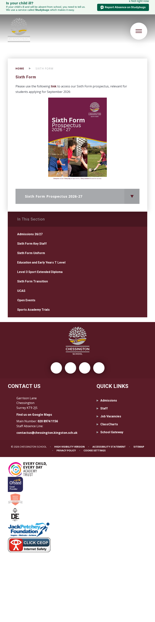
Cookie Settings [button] (95, 450)
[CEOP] (77, 544)
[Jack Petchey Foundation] (77, 529)
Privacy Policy (66, 450)
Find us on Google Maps (34, 414)
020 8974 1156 (48, 421)
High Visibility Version (69, 446)
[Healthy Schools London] (77, 499)
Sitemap (138, 446)
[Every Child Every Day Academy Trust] (77, 469)
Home (20, 68)
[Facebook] (70, 368)
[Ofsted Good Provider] (77, 484)
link (54, 86)
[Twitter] (56, 368)
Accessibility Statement (109, 446)
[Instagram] (84, 368)
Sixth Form (44, 68)
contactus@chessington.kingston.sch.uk (47, 433)
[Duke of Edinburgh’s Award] (77, 514)
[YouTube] (99, 368)
